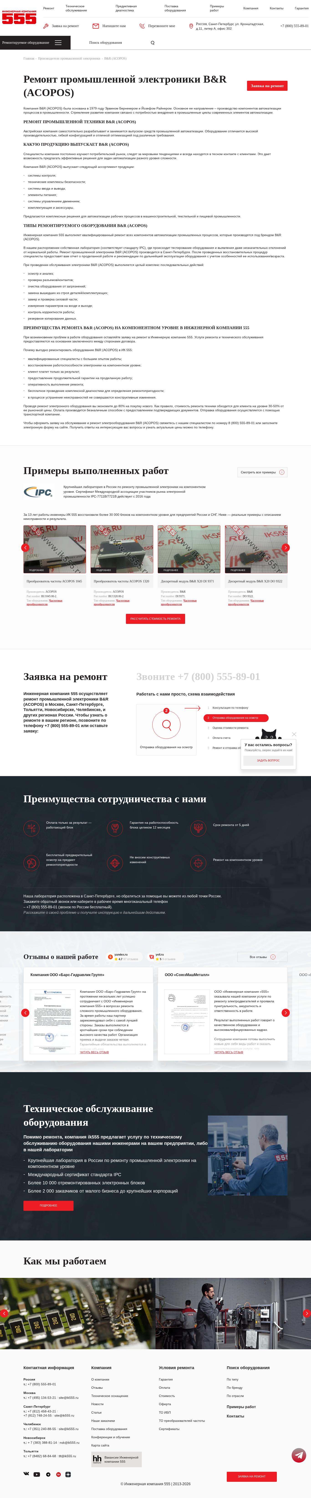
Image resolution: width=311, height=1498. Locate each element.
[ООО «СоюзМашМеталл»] (187, 1021)
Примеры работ (241, 1407)
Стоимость (167, 1396)
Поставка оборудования (109, 1429)
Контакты (276, 8)
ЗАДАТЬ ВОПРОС (268, 760)
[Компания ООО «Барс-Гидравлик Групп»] (52, 1021)
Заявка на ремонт (251, 1476)
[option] (54, 566)
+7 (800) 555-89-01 (294, 26)
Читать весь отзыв (94, 1052)
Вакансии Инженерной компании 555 (121, 1459)
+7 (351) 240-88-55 (42, 1429)
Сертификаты (169, 1429)
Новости (97, 1404)
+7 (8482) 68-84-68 (42, 1456)
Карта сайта (100, 1445)
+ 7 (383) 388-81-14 (42, 1442)
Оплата (164, 1387)
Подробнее (48, 1205)
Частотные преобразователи (44, 602)
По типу (232, 1379)
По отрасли (235, 1396)
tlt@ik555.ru (67, 1456)
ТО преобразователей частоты (182, 1420)
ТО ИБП (165, 1412)
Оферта (165, 1404)
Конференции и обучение (110, 1437)
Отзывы (97, 1387)
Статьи (96, 1412)
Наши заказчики (103, 1420)
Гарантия (302, 8)
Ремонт (48, 8)
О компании (100, 1379)
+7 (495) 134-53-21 (42, 1397)
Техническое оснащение (109, 1396)
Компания (250, 8)
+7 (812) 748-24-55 (37, 1415)
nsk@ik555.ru (69, 1442)
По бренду (234, 1387)
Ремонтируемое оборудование (25, 42)
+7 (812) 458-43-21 (42, 1411)
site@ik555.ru (69, 1397)
